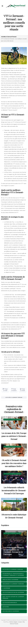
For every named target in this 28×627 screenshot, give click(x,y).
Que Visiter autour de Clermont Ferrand (13, 597)
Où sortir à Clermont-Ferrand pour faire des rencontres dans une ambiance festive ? (14, 463)
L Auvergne (6, 588)
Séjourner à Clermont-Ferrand (13, 584)
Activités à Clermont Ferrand (14, 397)
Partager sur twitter (5, 389)
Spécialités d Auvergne (10, 579)
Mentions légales (13, 622)
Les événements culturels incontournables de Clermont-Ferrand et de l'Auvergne (14, 490)
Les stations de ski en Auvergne (13, 592)
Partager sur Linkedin (22, 389)
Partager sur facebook (14, 389)
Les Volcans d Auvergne (11, 611)
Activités (6, 607)
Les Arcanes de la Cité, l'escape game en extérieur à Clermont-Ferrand (14, 436)
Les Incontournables (10, 602)
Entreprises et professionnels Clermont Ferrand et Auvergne (13, 574)
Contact (20, 622)
